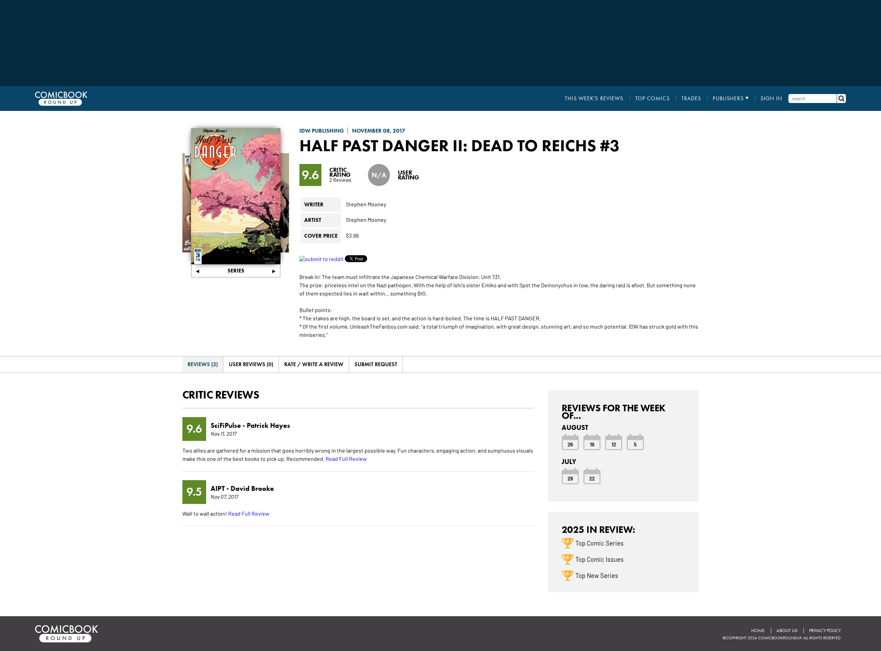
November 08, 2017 (378, 130)
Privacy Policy (825, 630)
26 (570, 444)
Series (235, 270)
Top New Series (596, 575)
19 (592, 444)
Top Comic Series (599, 543)
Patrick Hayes (268, 425)
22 (592, 478)
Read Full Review (346, 458)
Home (758, 630)
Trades (691, 98)
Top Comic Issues (599, 559)
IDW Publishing (321, 130)
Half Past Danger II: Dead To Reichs (447, 145)
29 (570, 478)
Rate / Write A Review (313, 364)
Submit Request (375, 364)
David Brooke (252, 488)
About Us (786, 630)
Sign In (772, 98)
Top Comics (652, 98)
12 (614, 444)
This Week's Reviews (594, 98)
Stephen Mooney (366, 203)
